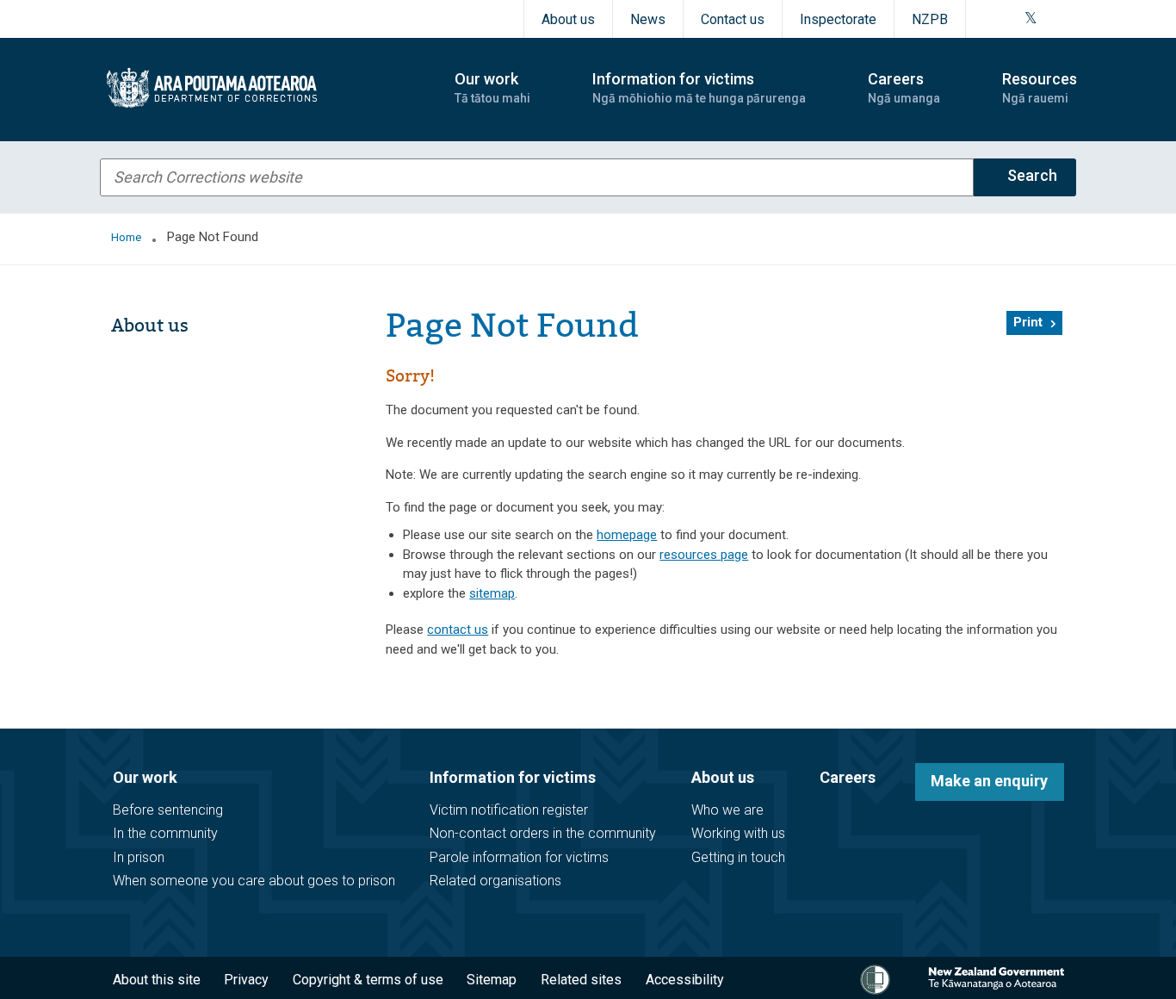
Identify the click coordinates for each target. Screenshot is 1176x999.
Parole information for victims (519, 857)
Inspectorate (838, 19)
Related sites (581, 979)
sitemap (492, 593)
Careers (848, 777)
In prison (138, 857)
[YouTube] (1050, 19)
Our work (145, 777)
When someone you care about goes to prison (254, 880)
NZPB (930, 19)
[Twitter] (1030, 19)
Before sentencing (168, 810)
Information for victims (513, 777)
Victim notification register (509, 810)
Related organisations (495, 880)
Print (1028, 322)
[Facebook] (988, 19)
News (647, 19)
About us (568, 19)
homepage (627, 535)
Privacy (246, 979)
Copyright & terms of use (368, 979)
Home (126, 237)
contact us (457, 629)
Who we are (727, 810)
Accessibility (685, 979)
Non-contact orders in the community (543, 833)
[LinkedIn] (1071, 19)
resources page (703, 554)
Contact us (732, 19)
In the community (165, 833)
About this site (157, 979)
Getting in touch (738, 857)
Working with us (738, 833)
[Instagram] (1009, 19)
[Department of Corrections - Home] (262, 88)
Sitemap (492, 979)
